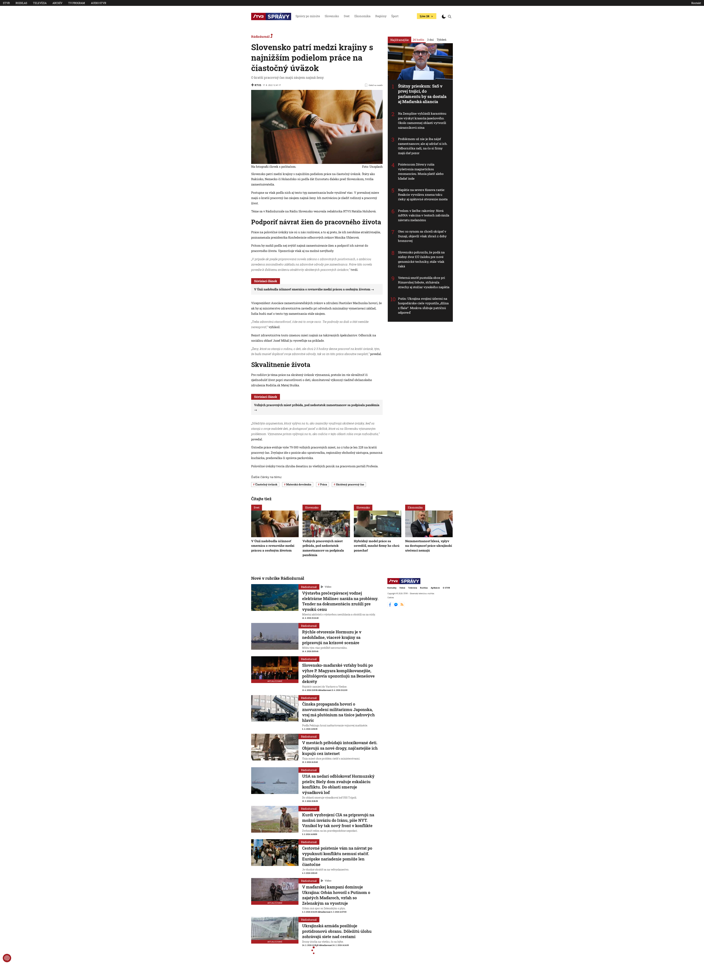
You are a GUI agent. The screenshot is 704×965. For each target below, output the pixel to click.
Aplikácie (435, 588)
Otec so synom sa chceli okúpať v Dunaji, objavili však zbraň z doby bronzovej (422, 236)
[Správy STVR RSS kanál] (402, 606)
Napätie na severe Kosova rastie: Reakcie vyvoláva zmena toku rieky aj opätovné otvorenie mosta (423, 194)
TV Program (76, 3)
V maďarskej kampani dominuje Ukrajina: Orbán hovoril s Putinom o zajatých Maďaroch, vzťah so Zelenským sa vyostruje (336, 895)
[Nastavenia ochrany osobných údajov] (7, 958)
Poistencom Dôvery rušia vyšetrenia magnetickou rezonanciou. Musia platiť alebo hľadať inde (420, 171)
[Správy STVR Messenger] (396, 606)
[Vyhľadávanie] (450, 16)
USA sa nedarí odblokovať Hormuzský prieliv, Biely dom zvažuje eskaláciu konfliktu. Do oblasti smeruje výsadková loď (338, 784)
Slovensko (332, 16)
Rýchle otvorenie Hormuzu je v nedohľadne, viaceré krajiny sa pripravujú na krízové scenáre (331, 637)
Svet (347, 16)
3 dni (430, 39)
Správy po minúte (308, 16)
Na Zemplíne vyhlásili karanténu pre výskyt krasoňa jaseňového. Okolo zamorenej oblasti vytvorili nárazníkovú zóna (422, 120)
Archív (57, 3)
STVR (6, 3)
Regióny (380, 16)
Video (328, 586)
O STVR (446, 588)
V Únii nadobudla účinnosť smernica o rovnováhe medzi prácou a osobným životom (312, 289)
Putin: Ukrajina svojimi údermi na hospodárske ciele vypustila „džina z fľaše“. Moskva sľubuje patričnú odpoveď (423, 305)
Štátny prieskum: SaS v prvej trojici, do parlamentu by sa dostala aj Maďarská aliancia (422, 93)
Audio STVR (98, 3)
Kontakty (392, 588)
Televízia (40, 3)
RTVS (258, 85)
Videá (402, 588)
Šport (395, 16)
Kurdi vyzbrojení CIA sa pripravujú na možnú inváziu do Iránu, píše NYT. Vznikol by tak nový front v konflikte (338, 820)
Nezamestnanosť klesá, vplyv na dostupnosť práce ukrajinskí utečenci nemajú (428, 545)
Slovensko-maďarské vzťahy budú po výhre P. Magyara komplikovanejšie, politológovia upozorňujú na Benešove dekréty (338, 673)
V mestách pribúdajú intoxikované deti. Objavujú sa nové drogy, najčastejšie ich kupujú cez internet (340, 748)
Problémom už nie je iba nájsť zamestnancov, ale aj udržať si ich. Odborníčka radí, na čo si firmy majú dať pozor (423, 146)
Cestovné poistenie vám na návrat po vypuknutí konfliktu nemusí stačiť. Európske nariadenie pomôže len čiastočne (337, 856)
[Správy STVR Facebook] (390, 606)
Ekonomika (362, 16)
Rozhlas (21, 3)
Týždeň (441, 39)
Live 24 (424, 16)
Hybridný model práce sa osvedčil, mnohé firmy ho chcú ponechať (376, 545)
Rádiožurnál (260, 36)
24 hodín (418, 39)
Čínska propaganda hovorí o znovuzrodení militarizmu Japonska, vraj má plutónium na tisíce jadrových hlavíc (338, 712)
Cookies (390, 597)
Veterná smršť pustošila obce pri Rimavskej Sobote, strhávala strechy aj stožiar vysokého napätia (424, 282)
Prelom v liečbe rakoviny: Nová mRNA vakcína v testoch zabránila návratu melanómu (423, 215)
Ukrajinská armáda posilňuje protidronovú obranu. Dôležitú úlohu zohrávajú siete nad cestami (337, 931)
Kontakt (696, 3)
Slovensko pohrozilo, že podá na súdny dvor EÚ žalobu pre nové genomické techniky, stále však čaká (421, 259)
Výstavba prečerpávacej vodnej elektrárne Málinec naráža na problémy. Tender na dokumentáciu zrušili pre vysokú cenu (340, 601)
